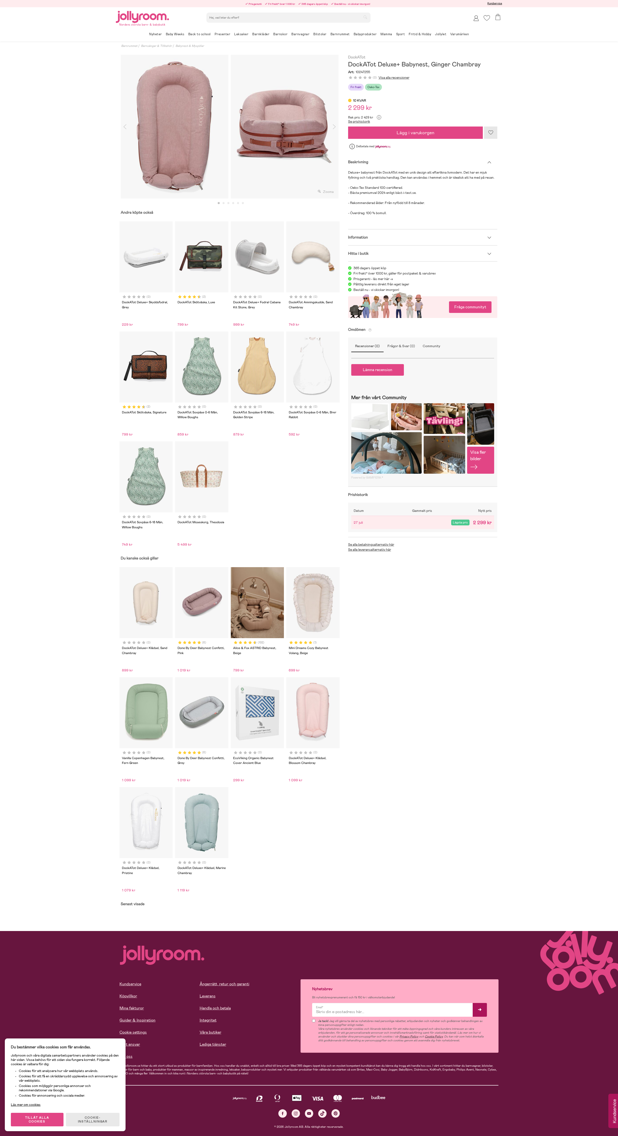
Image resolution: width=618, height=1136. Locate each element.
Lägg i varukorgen (415, 133)
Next (334, 126)
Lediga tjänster (213, 1044)
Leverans (208, 996)
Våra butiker (210, 1032)
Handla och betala (215, 1008)
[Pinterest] (335, 1113)
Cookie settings (133, 1032)
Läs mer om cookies (26, 1104)
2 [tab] (223, 203)
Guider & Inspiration (137, 1020)
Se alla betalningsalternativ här (371, 544)
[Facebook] (282, 1113)
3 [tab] (228, 203)
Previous (124, 126)
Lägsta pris (460, 522)
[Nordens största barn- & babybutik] (142, 16)
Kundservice (494, 3)
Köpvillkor (128, 996)
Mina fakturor (131, 1008)
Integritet (208, 1020)
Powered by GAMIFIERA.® (367, 477)
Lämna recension (377, 369)
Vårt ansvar (129, 1044)
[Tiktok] (322, 1113)
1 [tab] (218, 203)
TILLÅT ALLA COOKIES (37, 1119)
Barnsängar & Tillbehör (156, 46)
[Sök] (365, 17)
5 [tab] (238, 203)
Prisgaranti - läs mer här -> (373, 279)
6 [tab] (242, 203)
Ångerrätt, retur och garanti (224, 984)
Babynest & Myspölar (190, 46)
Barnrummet (129, 46)
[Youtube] (309, 1113)
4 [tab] (233, 203)
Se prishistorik (359, 121)
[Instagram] (296, 1113)
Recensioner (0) (367, 346)
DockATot (356, 57)
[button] (487, 18)
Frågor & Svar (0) (401, 346)
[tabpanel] (174, 126)
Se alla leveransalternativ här (369, 549)
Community (431, 346)
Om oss (126, 1056)
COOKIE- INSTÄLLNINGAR (92, 1119)
